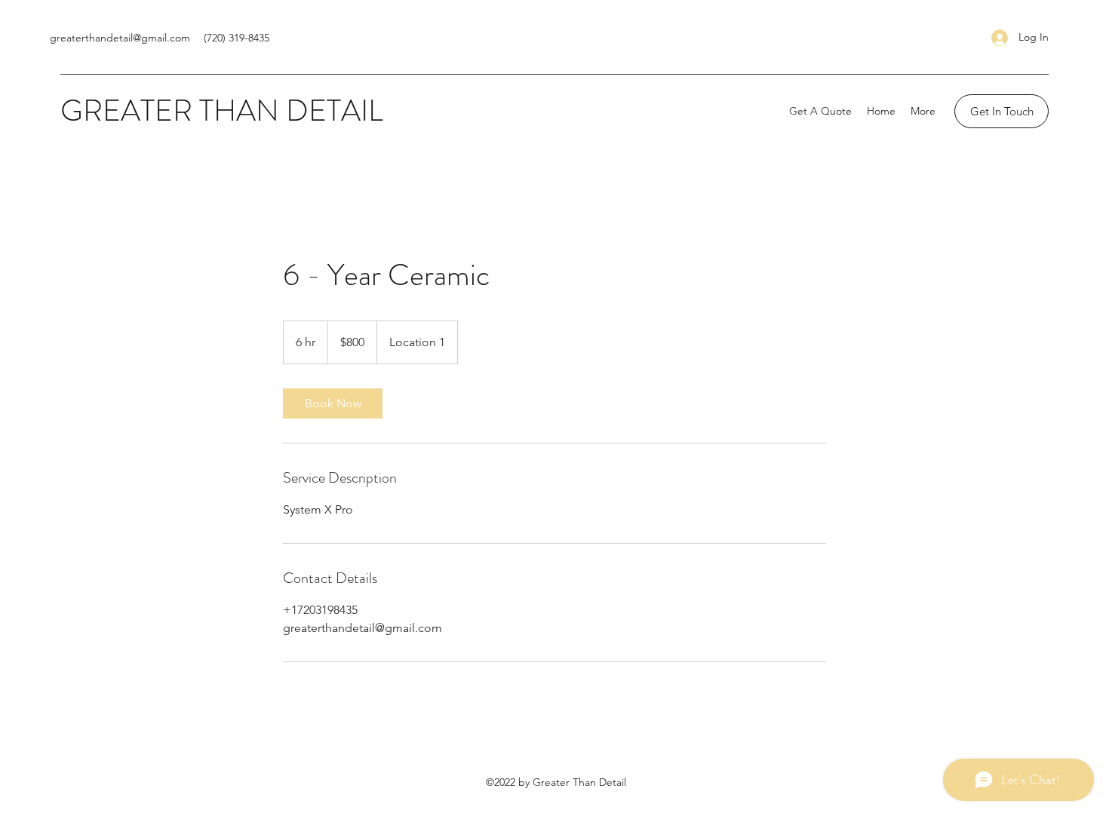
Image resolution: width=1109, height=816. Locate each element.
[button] (1001, 111)
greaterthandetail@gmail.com (120, 37)
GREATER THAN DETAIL (221, 110)
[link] (332, 403)
